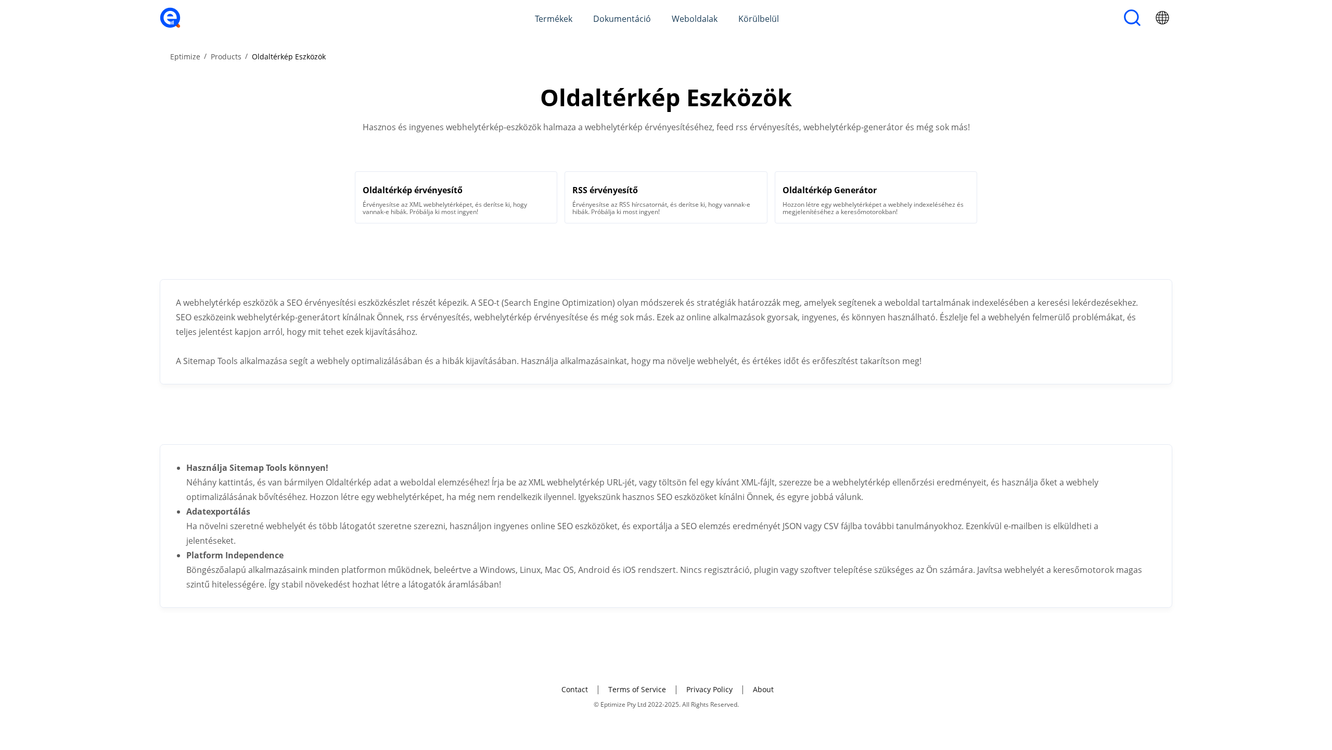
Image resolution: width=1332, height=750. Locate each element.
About (763, 689)
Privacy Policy (709, 689)
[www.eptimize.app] (170, 25)
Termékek (553, 18)
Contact (574, 689)
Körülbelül (758, 18)
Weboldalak (695, 18)
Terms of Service (637, 689)
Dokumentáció (622, 18)
